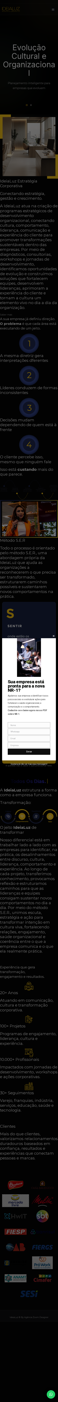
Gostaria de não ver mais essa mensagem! (29, 764)
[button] (51, 1394)
